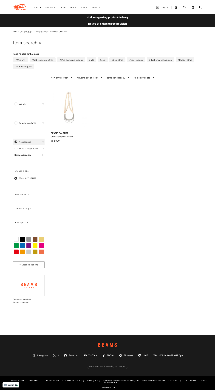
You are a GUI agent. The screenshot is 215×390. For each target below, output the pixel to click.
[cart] (193, 7)
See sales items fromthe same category (22, 300)
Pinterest (128, 355)
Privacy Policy (93, 380)
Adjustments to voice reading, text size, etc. (107, 366)
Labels (62, 7)
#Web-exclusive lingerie (71, 60)
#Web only (20, 60)
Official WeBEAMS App (171, 355)
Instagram (42, 355)
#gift (91, 60)
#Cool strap (117, 60)
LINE (145, 355)
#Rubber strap (185, 60)
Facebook (74, 355)
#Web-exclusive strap (42, 60)
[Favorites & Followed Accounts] (185, 7)
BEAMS (107, 345)
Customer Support (17, 380)
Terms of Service (52, 380)
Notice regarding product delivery (107, 17)
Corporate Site (190, 380)
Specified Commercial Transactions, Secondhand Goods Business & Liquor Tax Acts (140, 380)
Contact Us (33, 380)
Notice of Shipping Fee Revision (107, 23)
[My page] (177, 7)
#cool (102, 60)
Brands (83, 7)
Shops (73, 7)
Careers (203, 380)
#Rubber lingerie (23, 66)
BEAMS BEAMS (19, 7)
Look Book (50, 7)
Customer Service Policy (73, 380)
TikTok (110, 355)
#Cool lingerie (136, 60)
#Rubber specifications (160, 60)
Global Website (110, 382)
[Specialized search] (200, 7)
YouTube (92, 355)
